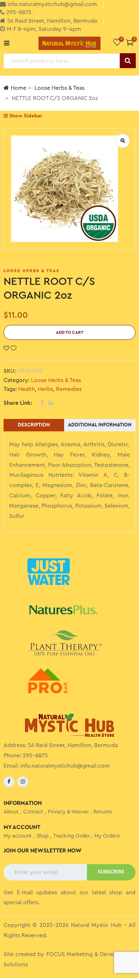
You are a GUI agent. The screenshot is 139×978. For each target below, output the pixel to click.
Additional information (100, 424)
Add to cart (69, 332)
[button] (130, 42)
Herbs (45, 389)
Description (34, 424)
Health (26, 389)
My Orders (107, 836)
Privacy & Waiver (68, 811)
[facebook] (9, 782)
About (11, 811)
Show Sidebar (25, 116)
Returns (102, 811)
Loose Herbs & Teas (59, 88)
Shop (42, 836)
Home (18, 88)
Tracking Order (71, 836)
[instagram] (22, 782)
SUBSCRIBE (111, 871)
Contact (33, 811)
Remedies (69, 389)
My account (18, 836)
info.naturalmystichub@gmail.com (65, 766)
